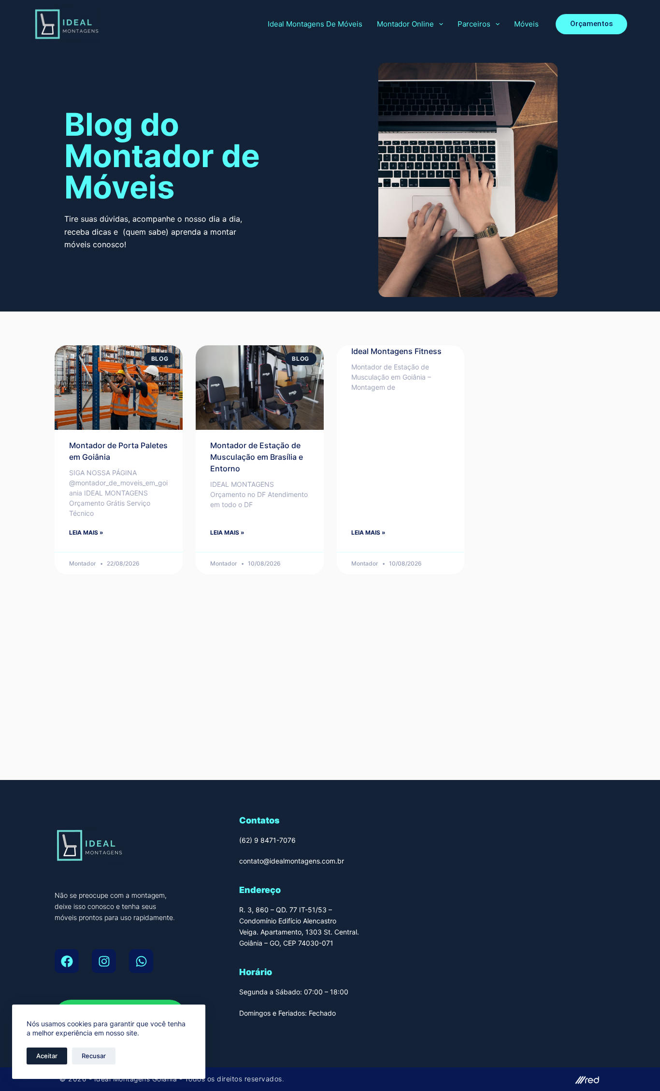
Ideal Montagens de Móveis (315, 23)
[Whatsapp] (141, 961)
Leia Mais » (86, 532)
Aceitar (46, 1056)
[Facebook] (67, 961)
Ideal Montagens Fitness (396, 351)
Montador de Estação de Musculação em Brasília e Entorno (256, 456)
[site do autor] (470, 1079)
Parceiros (474, 23)
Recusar (94, 1056)
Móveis (526, 23)
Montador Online (405, 23)
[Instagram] (104, 961)
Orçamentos (591, 23)
